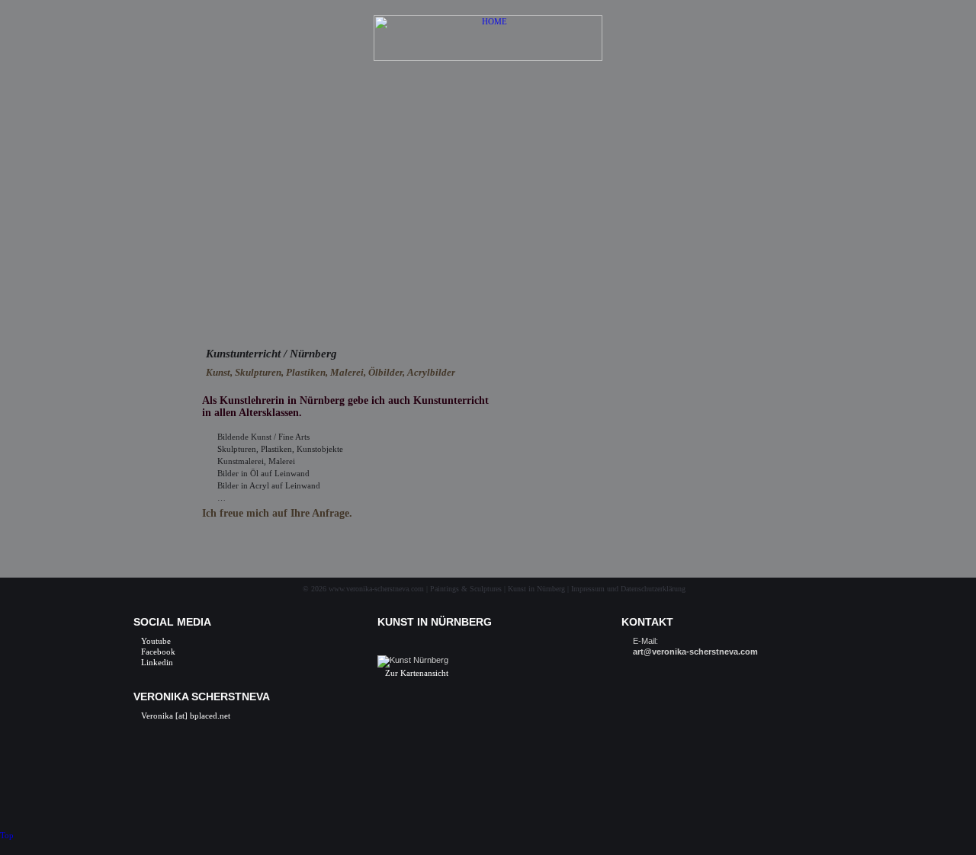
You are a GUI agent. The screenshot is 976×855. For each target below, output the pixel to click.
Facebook (158, 651)
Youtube (156, 640)
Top (7, 835)
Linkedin (157, 662)
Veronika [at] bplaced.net (185, 715)
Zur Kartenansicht (416, 672)
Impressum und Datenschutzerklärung (628, 588)
